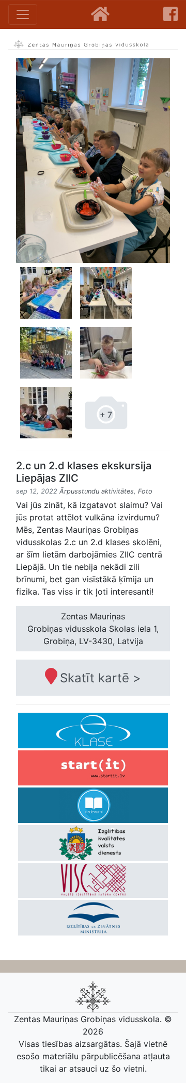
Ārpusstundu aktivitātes (96, 491)
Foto (145, 491)
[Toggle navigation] (22, 14)
